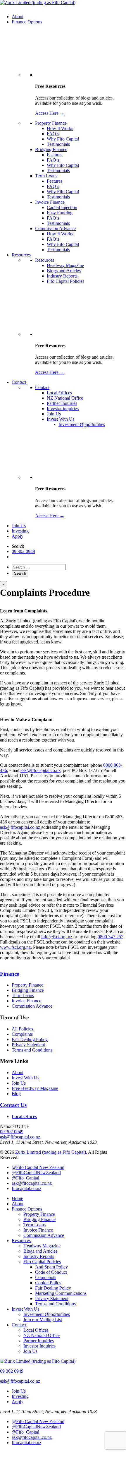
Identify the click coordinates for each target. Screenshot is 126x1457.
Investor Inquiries (39, 1345)
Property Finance (27, 984)
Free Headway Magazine (35, 1088)
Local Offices (24, 1116)
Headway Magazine (42, 1245)
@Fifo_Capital (25, 1177)
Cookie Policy (48, 1282)
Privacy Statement (28, 1044)
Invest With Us (25, 1077)
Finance (9, 974)
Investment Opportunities (46, 1314)
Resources (21, 1240)
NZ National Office (41, 1335)
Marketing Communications (61, 1293)
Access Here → (49, 113)
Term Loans (23, 995)
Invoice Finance (26, 1000)
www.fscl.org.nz (15, 947)
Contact (19, 1324)
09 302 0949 (23, 551)
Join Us (19, 525)
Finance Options (27, 1208)
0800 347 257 (110, 936)
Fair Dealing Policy (30, 1039)
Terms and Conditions (32, 1049)
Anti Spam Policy (51, 1266)
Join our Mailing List (42, 1319)
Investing (20, 530)
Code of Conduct (51, 1272)
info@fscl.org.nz (56, 936)
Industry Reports (38, 1256)
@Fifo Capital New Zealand (38, 1167)
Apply (17, 536)
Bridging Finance (28, 990)
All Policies (22, 1028)
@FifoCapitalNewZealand (36, 1172)
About (17, 1072)
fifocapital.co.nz (26, 1188)
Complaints (22, 1034)
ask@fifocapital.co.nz (40, 770)
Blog (16, 1093)
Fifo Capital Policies (42, 1261)
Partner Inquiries (38, 1340)
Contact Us (13, 1105)
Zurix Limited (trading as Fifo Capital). (51, 1152)
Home (17, 1198)
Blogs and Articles (40, 1251)
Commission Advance (32, 1006)
